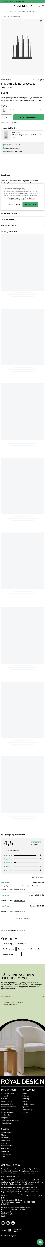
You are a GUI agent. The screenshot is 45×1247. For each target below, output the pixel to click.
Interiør (25, 1101)
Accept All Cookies (30, 204)
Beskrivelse (5, 175)
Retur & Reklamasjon (8, 1112)
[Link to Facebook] (3, 1223)
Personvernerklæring (8, 1107)
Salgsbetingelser (7, 1104)
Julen (3, 1156)
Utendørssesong (7, 1140)
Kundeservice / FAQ (8, 1093)
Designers (4, 1117)
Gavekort (4, 1096)
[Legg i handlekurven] (41, 135)
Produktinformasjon (9, 213)
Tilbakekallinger (6, 1123)
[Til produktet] (22, 135)
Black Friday (5, 1151)
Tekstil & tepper (28, 1104)
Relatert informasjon (9, 225)
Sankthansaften (7, 1146)
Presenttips (5, 1137)
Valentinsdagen (6, 1132)
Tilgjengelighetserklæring (10, 1120)
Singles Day (5, 1148)
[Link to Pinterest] (13, 1223)
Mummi (4, 1143)
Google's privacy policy (28, 199)
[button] (40, 6)
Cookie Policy (6, 1115)
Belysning (25, 1096)
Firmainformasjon (7, 1101)
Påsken (3, 1135)
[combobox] (22, 110)
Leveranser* (5, 1109)
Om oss (4, 1098)
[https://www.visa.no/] (4, 1230)
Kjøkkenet (25, 1107)
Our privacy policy (14, 199)
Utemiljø (25, 1112)
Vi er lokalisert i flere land (10, 1177)
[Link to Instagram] (8, 1223)
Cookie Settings (14, 204)
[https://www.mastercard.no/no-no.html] (9, 1230)
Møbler (24, 1093)
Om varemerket (7, 219)
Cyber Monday (6, 1154)
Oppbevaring (27, 1109)
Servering (25, 1098)
